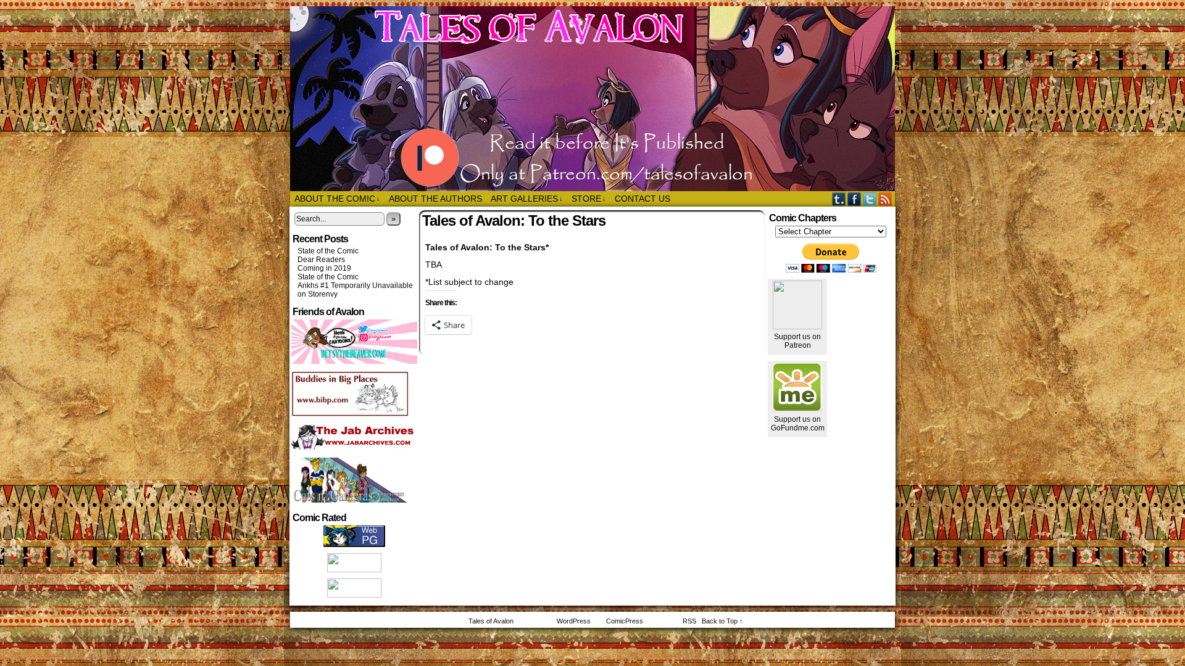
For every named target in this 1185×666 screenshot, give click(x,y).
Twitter (870, 199)
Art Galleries (527, 199)
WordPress (574, 621)
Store (589, 199)
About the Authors (435, 199)
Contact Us (642, 199)
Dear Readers (321, 259)
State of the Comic (328, 251)
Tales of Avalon (598, 98)
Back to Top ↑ (722, 621)
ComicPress (624, 621)
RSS (885, 199)
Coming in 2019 (324, 268)
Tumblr (839, 199)
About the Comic (337, 199)
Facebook (854, 199)
